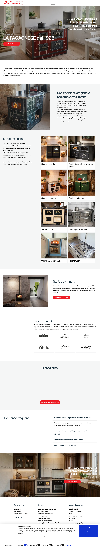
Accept (88, 527)
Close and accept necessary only (88, 535)
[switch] (38, 545)
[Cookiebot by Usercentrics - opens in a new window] (9, 545)
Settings (69, 545)
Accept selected (88, 531)
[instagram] (16, 518)
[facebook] (18, 518)
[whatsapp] (21, 518)
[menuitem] (53, 3)
